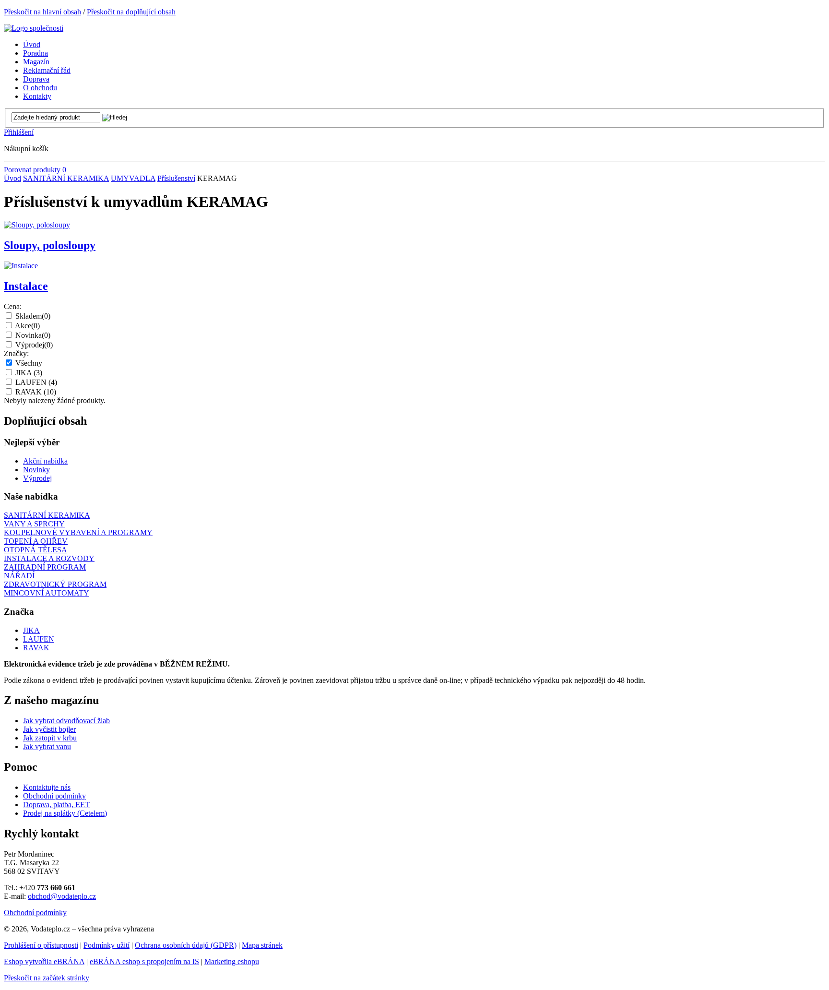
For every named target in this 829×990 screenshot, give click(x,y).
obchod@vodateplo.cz (62, 896)
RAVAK (35, 392)
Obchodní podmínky (54, 796)
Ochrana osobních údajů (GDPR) (186, 945)
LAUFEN (36, 382)
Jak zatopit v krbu (50, 738)
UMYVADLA (133, 178)
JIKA (28, 373)
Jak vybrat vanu (47, 746)
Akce (27, 326)
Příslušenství (176, 178)
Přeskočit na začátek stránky (46, 978)
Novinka (32, 335)
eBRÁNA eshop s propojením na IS (144, 961)
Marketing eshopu (231, 961)
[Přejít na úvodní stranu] (33, 28)
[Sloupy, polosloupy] (37, 225)
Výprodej (34, 345)
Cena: (13, 306)
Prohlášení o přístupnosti (41, 945)
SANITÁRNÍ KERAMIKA (66, 178)
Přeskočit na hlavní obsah (42, 12)
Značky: (16, 353)
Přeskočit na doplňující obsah (131, 12)
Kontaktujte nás (47, 787)
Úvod (12, 178)
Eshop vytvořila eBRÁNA (44, 961)
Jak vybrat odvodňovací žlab (66, 720)
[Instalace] (21, 266)
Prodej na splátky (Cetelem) (65, 813)
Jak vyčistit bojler (49, 729)
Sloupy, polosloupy (49, 245)
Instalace (26, 286)
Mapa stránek (262, 945)
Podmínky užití (106, 945)
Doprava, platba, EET (56, 804)
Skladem (32, 316)
